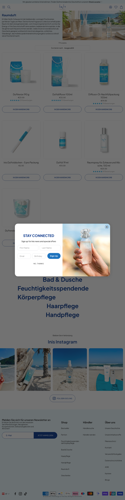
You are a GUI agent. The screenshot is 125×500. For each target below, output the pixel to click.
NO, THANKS (39, 264)
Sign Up (54, 256)
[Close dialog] (107, 227)
